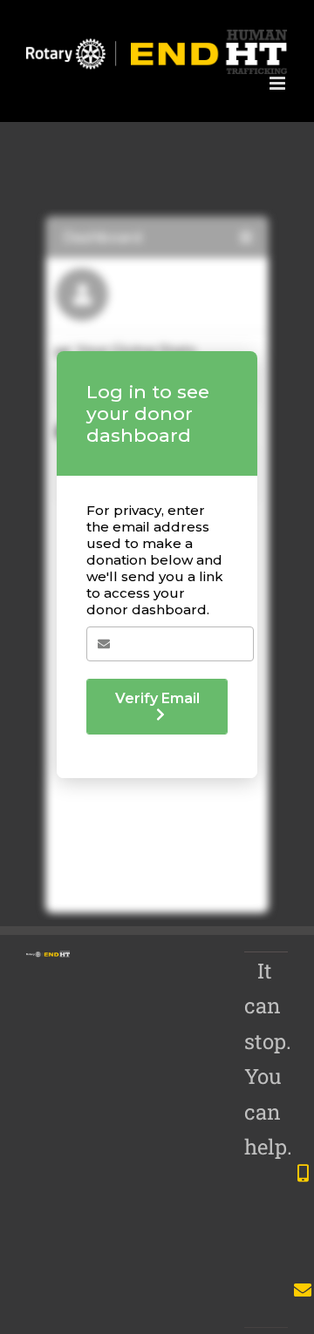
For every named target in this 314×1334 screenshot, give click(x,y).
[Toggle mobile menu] (279, 83)
